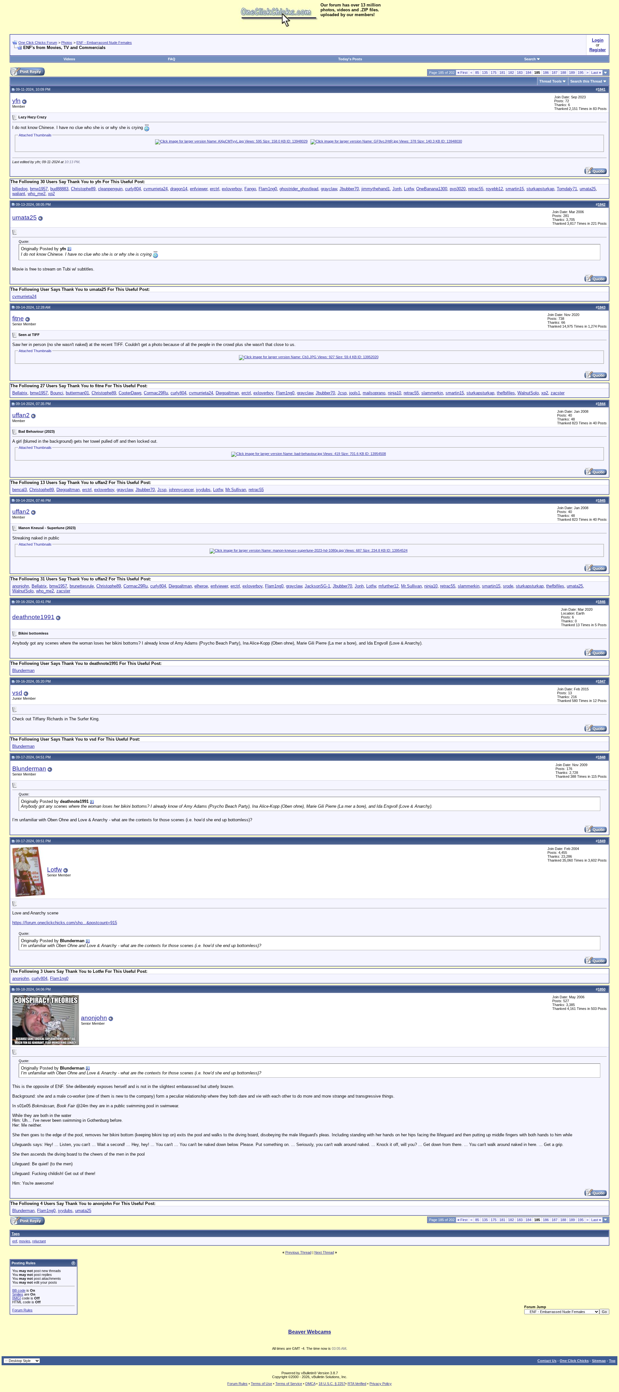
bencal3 (19, 489)
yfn (16, 100)
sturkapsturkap (540, 188)
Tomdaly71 (567, 188)
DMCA (310, 1384)
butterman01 (77, 392)
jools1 (354, 392)
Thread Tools (550, 81)
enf (14, 1241)
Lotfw (409, 188)
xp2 (51, 193)
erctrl (214, 188)
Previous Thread (298, 1252)
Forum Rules (22, 1310)
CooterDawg (130, 392)
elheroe (201, 586)
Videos (69, 59)
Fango (250, 188)
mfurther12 (388, 586)
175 (493, 72)
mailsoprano (374, 392)
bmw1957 (39, 188)
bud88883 (59, 188)
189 (572, 72)
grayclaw (329, 188)
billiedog (19, 188)
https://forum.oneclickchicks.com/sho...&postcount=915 (64, 922)
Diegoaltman (227, 392)
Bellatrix (19, 392)
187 (554, 72)
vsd (17, 692)
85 (477, 72)
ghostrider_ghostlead (299, 188)
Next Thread (324, 1252)
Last (596, 72)
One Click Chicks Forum (37, 42)
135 (485, 72)
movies (24, 1241)
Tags (16, 1234)
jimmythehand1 (375, 188)
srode (508, 586)
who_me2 (36, 193)
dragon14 (178, 188)
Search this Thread (586, 81)
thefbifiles (506, 392)
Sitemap (599, 1361)
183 (520, 72)
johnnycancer (181, 489)
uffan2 (21, 415)
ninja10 (394, 392)
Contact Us (546, 1361)
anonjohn (20, 586)
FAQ (171, 59)
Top (612, 1361)
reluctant (39, 1241)
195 (581, 72)
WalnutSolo (528, 392)
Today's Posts (350, 59)
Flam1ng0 (268, 188)
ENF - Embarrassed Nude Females (104, 42)
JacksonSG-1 (317, 586)
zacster (558, 392)
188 (563, 72)
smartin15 (515, 188)
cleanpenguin (110, 188)
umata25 (588, 188)
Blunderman (23, 670)
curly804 (133, 188)
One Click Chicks (574, 1361)
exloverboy (232, 188)
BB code (18, 1290)
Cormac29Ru (156, 392)
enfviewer (198, 188)
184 (528, 72)
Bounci (56, 392)
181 (502, 72)
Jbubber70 (349, 188)
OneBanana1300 (431, 188)
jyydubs (203, 489)
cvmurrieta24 (155, 188)
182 (511, 72)
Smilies (17, 1294)
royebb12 (494, 188)
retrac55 (475, 188)
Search (530, 59)
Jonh (396, 188)
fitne (18, 318)
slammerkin (432, 392)
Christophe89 (83, 188)
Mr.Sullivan (235, 489)
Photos (66, 42)
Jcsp (342, 392)
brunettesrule (82, 586)
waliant (18, 193)
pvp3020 (458, 188)
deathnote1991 (33, 617)
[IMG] (16, 1298)
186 (546, 72)
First (462, 72)
